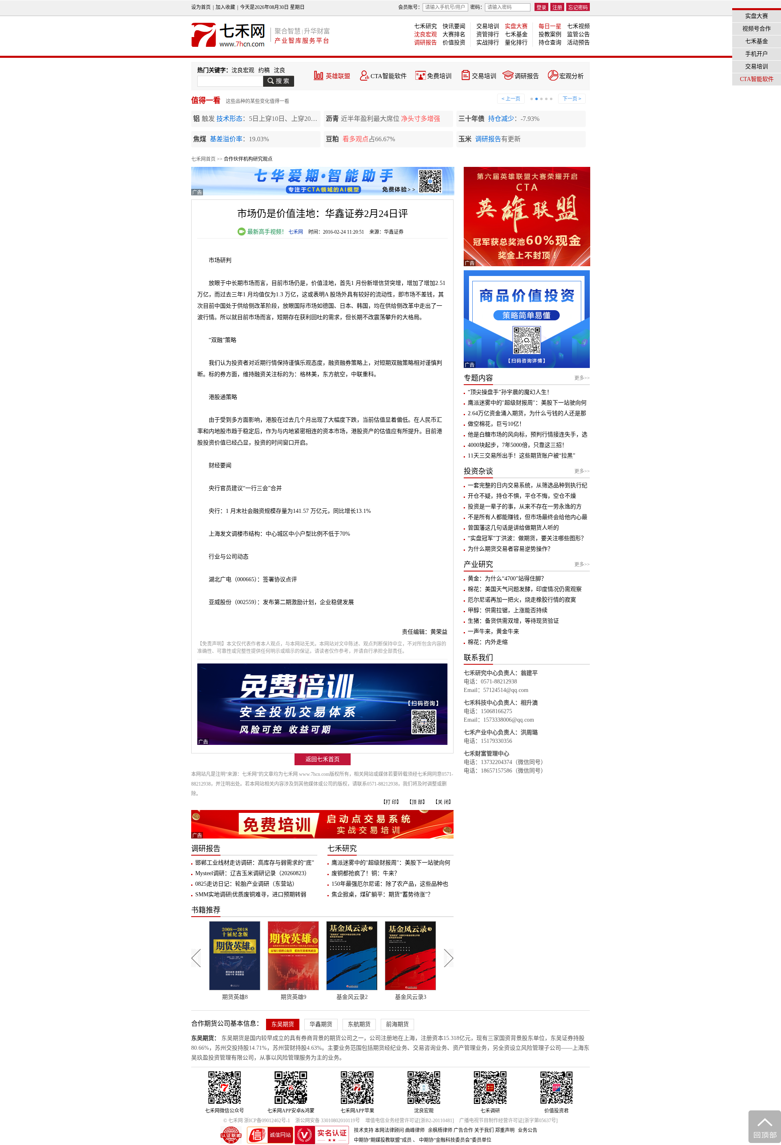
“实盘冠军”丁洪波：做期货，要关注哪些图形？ (527, 538)
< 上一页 (511, 99)
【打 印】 (391, 802)
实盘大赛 (516, 26)
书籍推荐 (205, 910)
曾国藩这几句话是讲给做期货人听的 (513, 528)
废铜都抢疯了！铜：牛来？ (366, 873)
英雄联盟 (338, 76)
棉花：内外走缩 (488, 642)
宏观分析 (571, 76)
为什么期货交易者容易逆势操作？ (510, 549)
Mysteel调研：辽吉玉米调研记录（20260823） (252, 873)
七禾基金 (516, 34)
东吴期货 (282, 1024)
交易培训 (487, 26)
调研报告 (425, 42)
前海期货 (397, 1024)
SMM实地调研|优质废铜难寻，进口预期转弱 (250, 894)
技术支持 (363, 1130)
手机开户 (756, 54)
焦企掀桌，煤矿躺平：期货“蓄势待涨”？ (382, 894)
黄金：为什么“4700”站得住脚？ (507, 579)
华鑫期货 (321, 1024)
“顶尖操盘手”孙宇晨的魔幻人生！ (510, 392)
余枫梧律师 (440, 1130)
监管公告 (578, 34)
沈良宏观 (425, 34)
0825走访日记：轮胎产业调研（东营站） (246, 884)
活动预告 (578, 42)
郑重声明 (505, 1130)
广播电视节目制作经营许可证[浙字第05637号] (508, 1120)
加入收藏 (225, 7)
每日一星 (550, 26)
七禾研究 (425, 26)
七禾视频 (578, 26)
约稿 (264, 70)
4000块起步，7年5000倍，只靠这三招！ (517, 445)
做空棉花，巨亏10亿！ (496, 424)
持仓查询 (550, 42)
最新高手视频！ (266, 232)
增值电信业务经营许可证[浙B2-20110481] (409, 1120)
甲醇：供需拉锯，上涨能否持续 (508, 610)
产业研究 (478, 564)
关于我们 (484, 1130)
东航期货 (359, 1024)
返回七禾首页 (322, 759)
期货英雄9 (235, 997)
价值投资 (454, 42)
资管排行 (487, 34)
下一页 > (572, 99)
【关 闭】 (443, 802)
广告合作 (463, 1130)
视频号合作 (756, 29)
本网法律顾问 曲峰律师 (400, 1130)
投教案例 (550, 34)
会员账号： (410, 7)
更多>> (582, 378)
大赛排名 (454, 34)
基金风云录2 (293, 997)
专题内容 (478, 378)
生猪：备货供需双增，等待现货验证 (513, 621)
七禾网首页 (203, 159)
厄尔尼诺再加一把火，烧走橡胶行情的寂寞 (522, 600)
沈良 (279, 70)
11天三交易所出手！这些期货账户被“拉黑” (521, 456)
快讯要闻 (454, 26)
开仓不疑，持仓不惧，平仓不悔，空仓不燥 (522, 496)
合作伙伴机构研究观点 (248, 159)
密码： (477, 7)
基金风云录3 (352, 997)
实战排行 (487, 42)
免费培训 (439, 76)
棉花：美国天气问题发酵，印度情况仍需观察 (525, 589)
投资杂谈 (478, 471)
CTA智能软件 (389, 76)
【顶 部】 (417, 802)
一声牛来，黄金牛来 (493, 631)
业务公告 (527, 1130)
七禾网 (295, 232)
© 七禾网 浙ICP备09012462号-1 (256, 1120)
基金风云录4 (410, 997)
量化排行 (516, 42)
